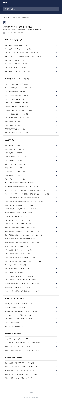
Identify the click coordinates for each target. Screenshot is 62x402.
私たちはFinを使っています (32, 397)
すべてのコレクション (8, 17)
